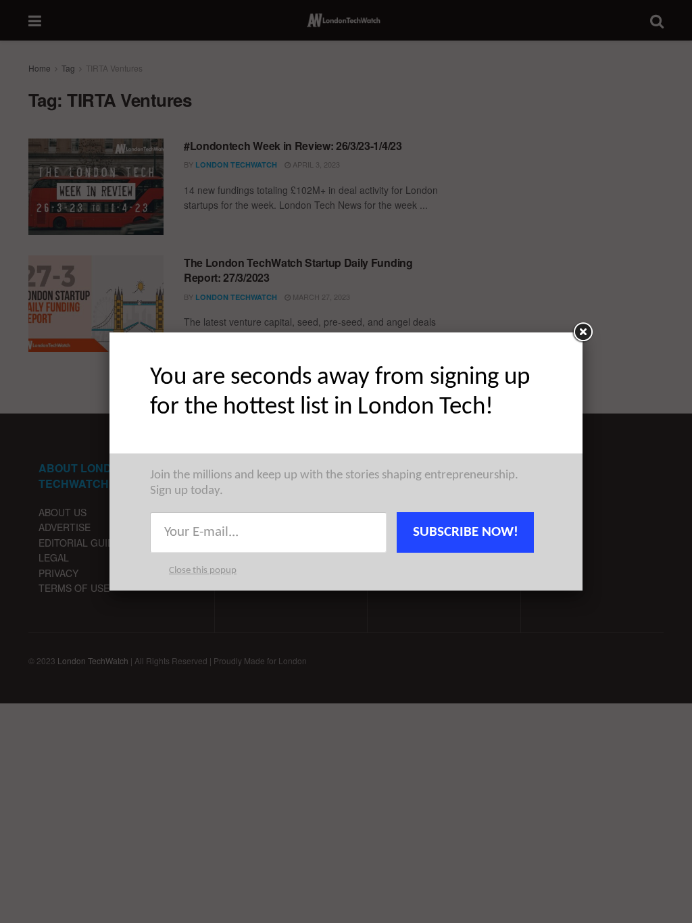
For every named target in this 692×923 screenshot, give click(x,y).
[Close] (582, 332)
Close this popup (203, 571)
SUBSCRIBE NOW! (465, 532)
